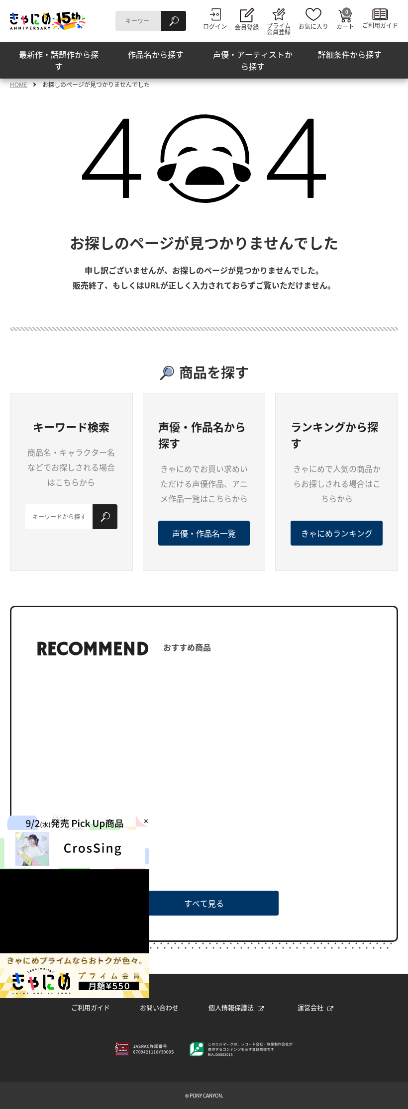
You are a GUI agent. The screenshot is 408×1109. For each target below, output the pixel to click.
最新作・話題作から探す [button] (59, 60)
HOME (18, 84)
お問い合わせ (159, 1007)
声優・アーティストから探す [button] (253, 60)
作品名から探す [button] (156, 54)
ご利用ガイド (90, 1007)
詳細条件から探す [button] (350, 54)
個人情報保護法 (231, 1007)
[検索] (173, 21)
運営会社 (310, 1007)
